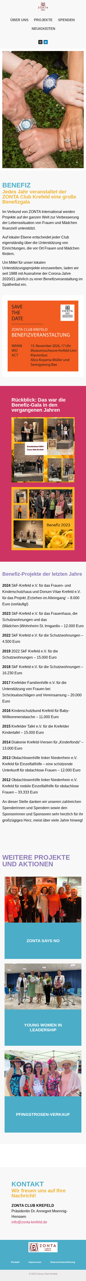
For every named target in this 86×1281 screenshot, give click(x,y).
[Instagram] (40, 42)
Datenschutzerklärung (62, 1262)
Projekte (43, 20)
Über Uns (19, 20)
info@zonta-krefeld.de (29, 1222)
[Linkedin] (46, 42)
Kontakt (15, 1262)
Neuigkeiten (43, 29)
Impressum (35, 1262)
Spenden (66, 20)
